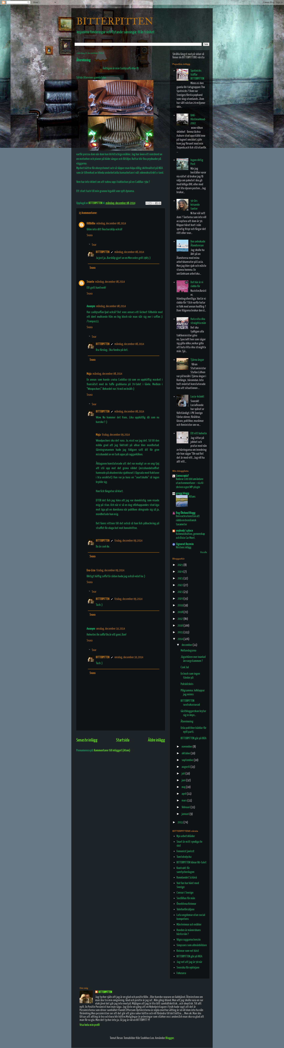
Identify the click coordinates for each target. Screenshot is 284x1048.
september (188, 760)
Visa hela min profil (90, 1024)
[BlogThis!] (150, 203)
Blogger (170, 1038)
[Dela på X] (153, 203)
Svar (94, 244)
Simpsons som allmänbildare (192, 945)
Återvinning (187, 721)
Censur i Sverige (185, 892)
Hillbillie (91, 223)
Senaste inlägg (86, 740)
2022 (180, 585)
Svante (90, 281)
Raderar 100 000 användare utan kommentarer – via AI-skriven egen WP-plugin (190, 483)
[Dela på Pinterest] (159, 203)
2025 (180, 565)
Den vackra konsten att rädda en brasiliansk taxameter (188, 520)
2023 (180, 578)
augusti (186, 766)
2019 (180, 605)
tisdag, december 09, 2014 (116, 434)
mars (184, 800)
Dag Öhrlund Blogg (185, 512)
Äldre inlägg (156, 740)
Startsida (122, 740)
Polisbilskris (187, 684)
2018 (180, 612)
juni (184, 780)
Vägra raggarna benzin (189, 939)
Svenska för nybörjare (188, 967)
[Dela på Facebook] (156, 203)
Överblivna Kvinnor (186, 903)
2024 (180, 571)
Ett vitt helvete (198, 433)
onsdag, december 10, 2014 (110, 628)
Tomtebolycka (184, 856)
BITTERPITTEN (114, 21)
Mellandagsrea (188, 650)
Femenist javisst (185, 851)
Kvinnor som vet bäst (188, 950)
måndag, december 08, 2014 (111, 223)
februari (186, 807)
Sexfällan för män (186, 898)
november (187, 746)
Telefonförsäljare (185, 909)
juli (183, 773)
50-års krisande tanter (195, 204)
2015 (180, 632)
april (184, 793)
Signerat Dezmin (185, 544)
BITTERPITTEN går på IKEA (193, 738)
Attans (192, 496)
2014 (180, 639)
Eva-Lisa (91, 570)
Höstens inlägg (183, 547)
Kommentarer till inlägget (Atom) (112, 750)
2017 (180, 618)
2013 (180, 822)
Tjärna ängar (197, 359)
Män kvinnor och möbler (189, 924)
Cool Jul (185, 667)
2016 (180, 625)
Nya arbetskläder (186, 836)
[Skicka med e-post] (147, 203)
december (187, 645)
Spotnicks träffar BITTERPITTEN (197, 74)
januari (185, 814)
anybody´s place (184, 530)
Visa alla (203, 552)
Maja (89, 373)
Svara (90, 235)
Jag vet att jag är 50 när (189, 962)
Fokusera (181, 973)
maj (184, 787)
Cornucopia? (182, 475)
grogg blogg (182, 493)
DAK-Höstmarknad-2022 (198, 119)
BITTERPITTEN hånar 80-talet (191, 862)
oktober (186, 753)
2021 (180, 591)
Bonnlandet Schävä (187, 877)
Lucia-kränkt (197, 396)
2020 (180, 598)
